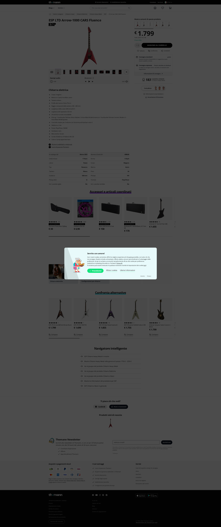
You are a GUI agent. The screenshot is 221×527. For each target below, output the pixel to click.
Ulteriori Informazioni (127, 270)
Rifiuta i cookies (111, 270)
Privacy (149, 276)
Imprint (142, 276)
